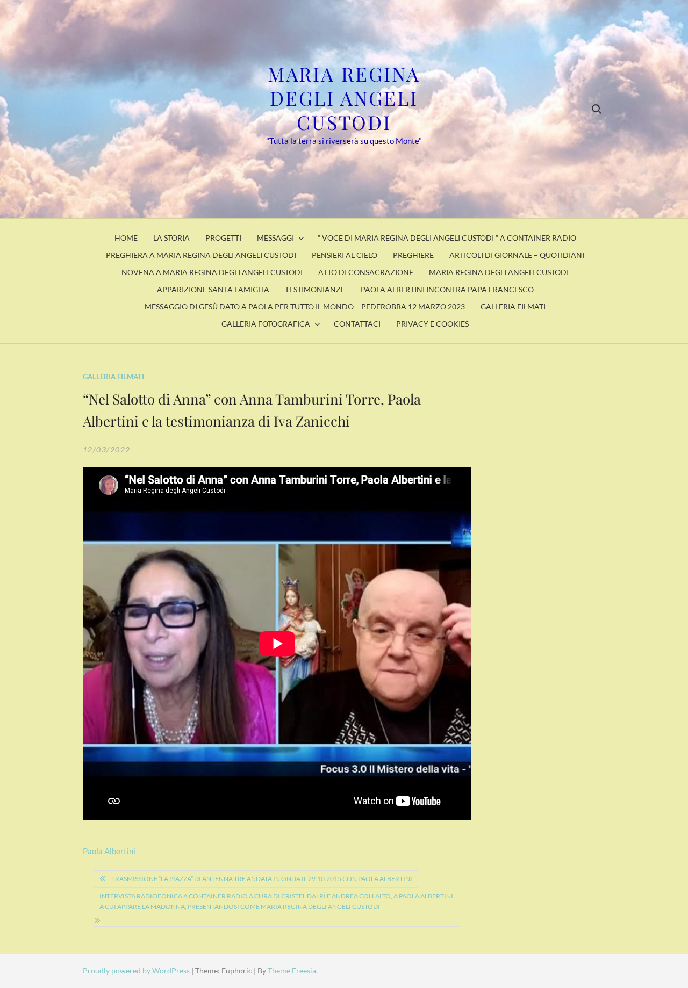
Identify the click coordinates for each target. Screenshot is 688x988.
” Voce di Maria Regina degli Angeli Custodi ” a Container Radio (447, 237)
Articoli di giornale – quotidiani (516, 254)
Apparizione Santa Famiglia (213, 289)
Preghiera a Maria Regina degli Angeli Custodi (201, 254)
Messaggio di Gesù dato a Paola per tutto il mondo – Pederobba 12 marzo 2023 (305, 306)
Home (126, 237)
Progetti (223, 237)
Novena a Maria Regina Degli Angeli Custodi (212, 272)
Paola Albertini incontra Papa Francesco (447, 289)
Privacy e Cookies (432, 323)
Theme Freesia (292, 970)
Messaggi (275, 237)
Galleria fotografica (265, 323)
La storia (171, 237)
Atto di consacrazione (365, 272)
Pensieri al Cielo (344, 254)
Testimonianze (315, 289)
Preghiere (413, 254)
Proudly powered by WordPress (137, 970)
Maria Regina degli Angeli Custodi (344, 98)
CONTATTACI (357, 323)
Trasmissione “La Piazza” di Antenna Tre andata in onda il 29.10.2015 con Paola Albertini (261, 879)
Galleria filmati (513, 306)
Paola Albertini (109, 851)
